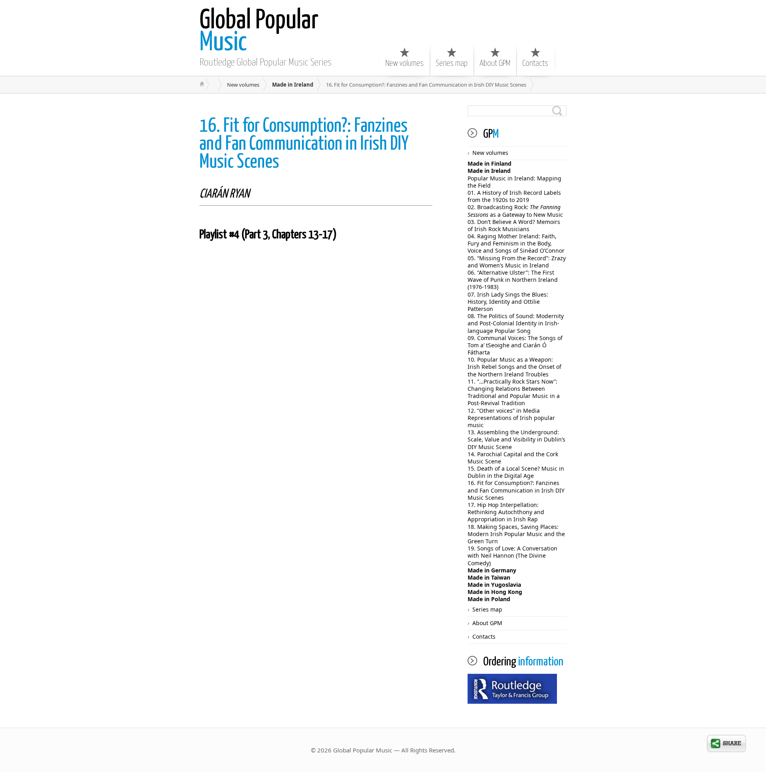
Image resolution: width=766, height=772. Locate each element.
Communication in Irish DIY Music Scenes (304, 144)
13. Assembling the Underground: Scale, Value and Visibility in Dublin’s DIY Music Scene (516, 439)
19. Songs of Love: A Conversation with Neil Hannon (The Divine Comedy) (512, 555)
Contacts (535, 63)
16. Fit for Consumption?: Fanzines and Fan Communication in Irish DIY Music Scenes (516, 490)
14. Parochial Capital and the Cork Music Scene (513, 457)
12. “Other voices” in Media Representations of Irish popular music (511, 418)
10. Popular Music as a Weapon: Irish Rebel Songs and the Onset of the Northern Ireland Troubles (514, 367)
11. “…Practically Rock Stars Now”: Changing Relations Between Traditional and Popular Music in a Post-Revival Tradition (514, 392)
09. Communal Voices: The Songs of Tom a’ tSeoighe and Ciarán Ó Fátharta (515, 345)
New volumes (404, 63)
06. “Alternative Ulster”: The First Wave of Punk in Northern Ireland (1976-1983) (513, 280)
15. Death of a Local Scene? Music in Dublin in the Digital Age (516, 472)
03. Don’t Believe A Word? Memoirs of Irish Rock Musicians (514, 225)
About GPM (495, 63)
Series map (452, 63)
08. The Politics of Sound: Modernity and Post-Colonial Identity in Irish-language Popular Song (516, 323)
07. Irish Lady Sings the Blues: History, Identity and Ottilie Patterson (508, 302)
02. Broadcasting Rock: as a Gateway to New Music (515, 210)
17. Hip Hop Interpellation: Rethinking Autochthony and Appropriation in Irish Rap (506, 512)
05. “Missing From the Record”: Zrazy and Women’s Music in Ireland (517, 261)
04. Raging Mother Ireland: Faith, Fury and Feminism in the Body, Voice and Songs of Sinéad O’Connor (516, 243)
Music (258, 32)
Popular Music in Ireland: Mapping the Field (514, 181)
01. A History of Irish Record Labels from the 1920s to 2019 (514, 196)
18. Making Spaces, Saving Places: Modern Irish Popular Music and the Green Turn (516, 534)
